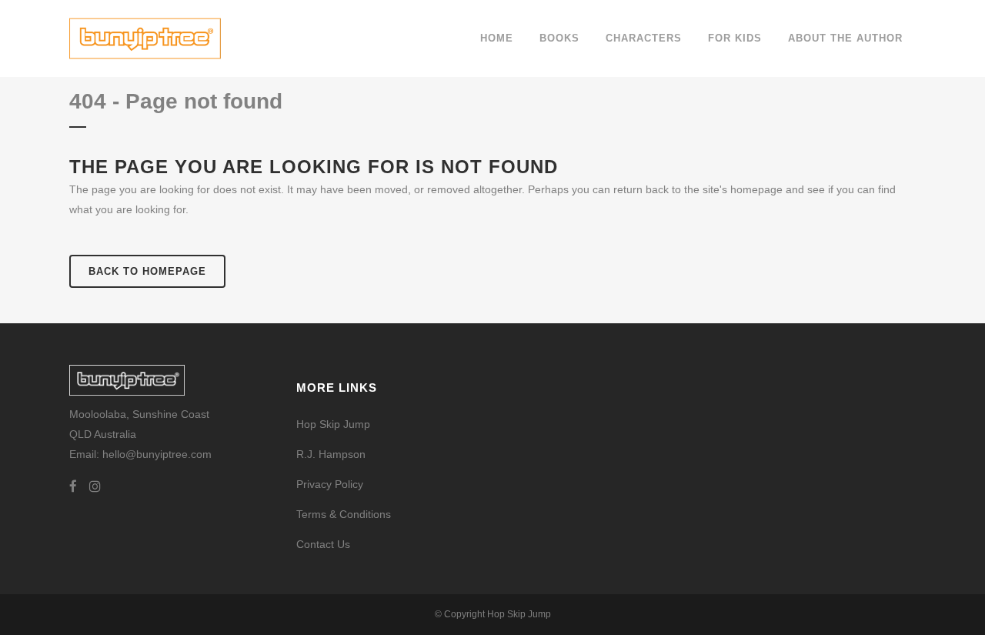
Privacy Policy (329, 484)
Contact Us (323, 544)
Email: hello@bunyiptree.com (140, 454)
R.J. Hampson (331, 454)
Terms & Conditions (343, 514)
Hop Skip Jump (333, 424)
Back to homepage (147, 271)
